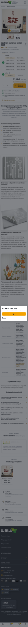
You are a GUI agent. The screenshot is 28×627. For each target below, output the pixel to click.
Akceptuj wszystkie (14, 314)
